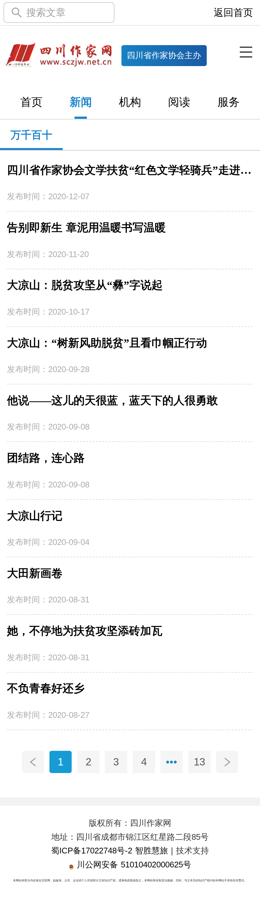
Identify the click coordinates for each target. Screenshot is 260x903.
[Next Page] (227, 762)
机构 (130, 102)
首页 (31, 102)
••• (171, 762)
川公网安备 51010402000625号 (132, 864)
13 (199, 762)
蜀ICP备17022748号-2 (91, 850)
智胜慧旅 (151, 850)
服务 (229, 102)
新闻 (81, 102)
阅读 (179, 102)
